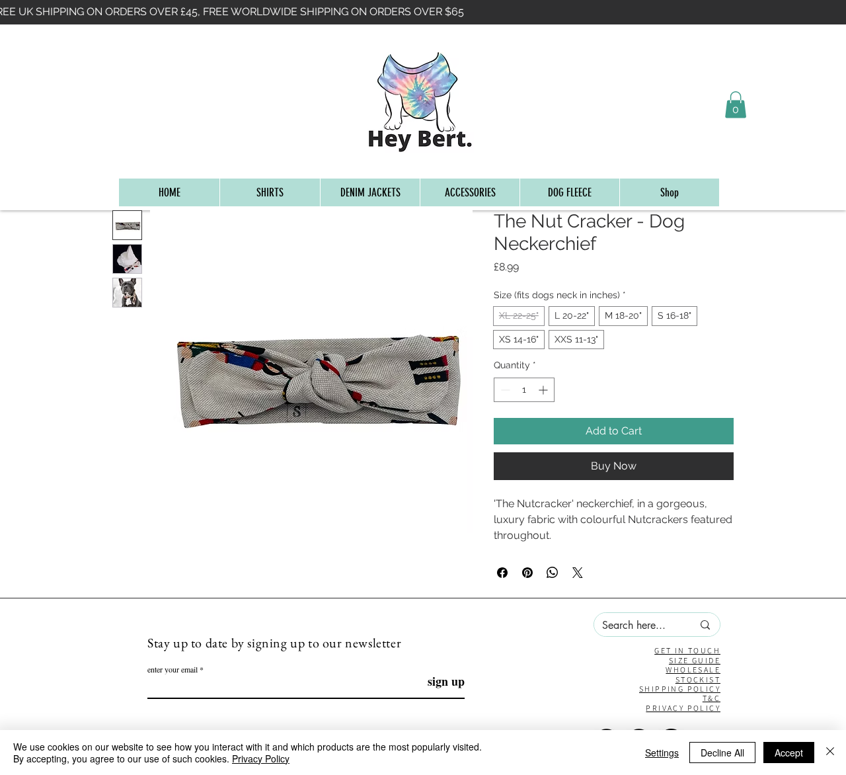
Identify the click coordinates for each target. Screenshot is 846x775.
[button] (735, 104)
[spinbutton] (524, 389)
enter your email (172, 669)
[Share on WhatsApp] (552, 573)
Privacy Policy (260, 758)
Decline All (722, 752)
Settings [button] (662, 752)
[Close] (830, 752)
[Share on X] (578, 573)
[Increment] (544, 389)
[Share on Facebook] (502, 573)
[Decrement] (504, 389)
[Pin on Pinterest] (527, 573)
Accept (789, 752)
